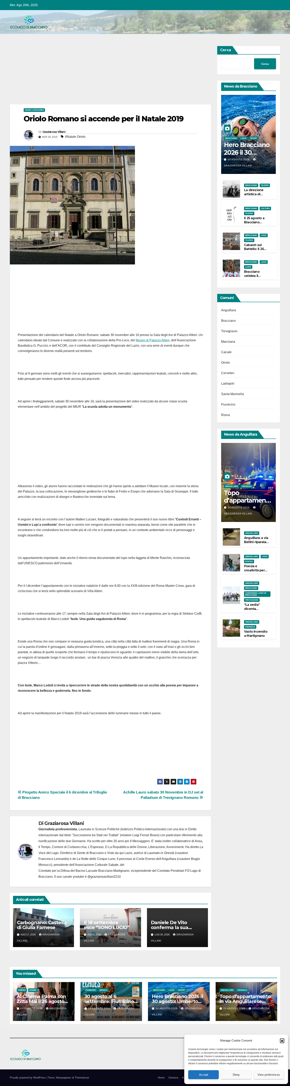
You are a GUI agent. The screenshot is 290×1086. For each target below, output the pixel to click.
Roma (225, 415)
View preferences (268, 1074)
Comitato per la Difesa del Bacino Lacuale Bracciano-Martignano (83, 870)
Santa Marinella (232, 394)
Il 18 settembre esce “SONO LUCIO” (106, 925)
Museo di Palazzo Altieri (152, 340)
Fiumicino (228, 404)
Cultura (265, 208)
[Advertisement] (110, 75)
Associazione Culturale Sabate (96, 864)
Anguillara (228, 310)
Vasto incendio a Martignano (255, 634)
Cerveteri (227, 373)
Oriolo (225, 362)
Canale (226, 352)
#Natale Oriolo (75, 136)
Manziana (228, 341)
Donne (32, 990)
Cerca (225, 50)
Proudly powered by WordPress (28, 1077)
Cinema (22, 990)
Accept (203, 1074)
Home (161, 1077)
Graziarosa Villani (53, 132)
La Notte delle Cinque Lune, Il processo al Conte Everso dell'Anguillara (126, 858)
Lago (243, 138)
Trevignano (229, 331)
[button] (282, 1041)
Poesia (249, 561)
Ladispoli (227, 383)
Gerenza (173, 1077)
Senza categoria (34, 110)
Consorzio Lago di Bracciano (255, 594)
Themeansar (82, 1077)
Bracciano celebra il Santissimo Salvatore (252, 278)
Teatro (265, 185)
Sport (253, 138)
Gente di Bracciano (90, 853)
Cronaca (247, 486)
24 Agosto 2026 (239, 159)
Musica (103, 990)
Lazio (248, 267)
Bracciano (231, 138)
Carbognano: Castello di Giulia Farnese (42, 925)
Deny (236, 1074)
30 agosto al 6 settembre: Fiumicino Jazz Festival (109, 1001)
